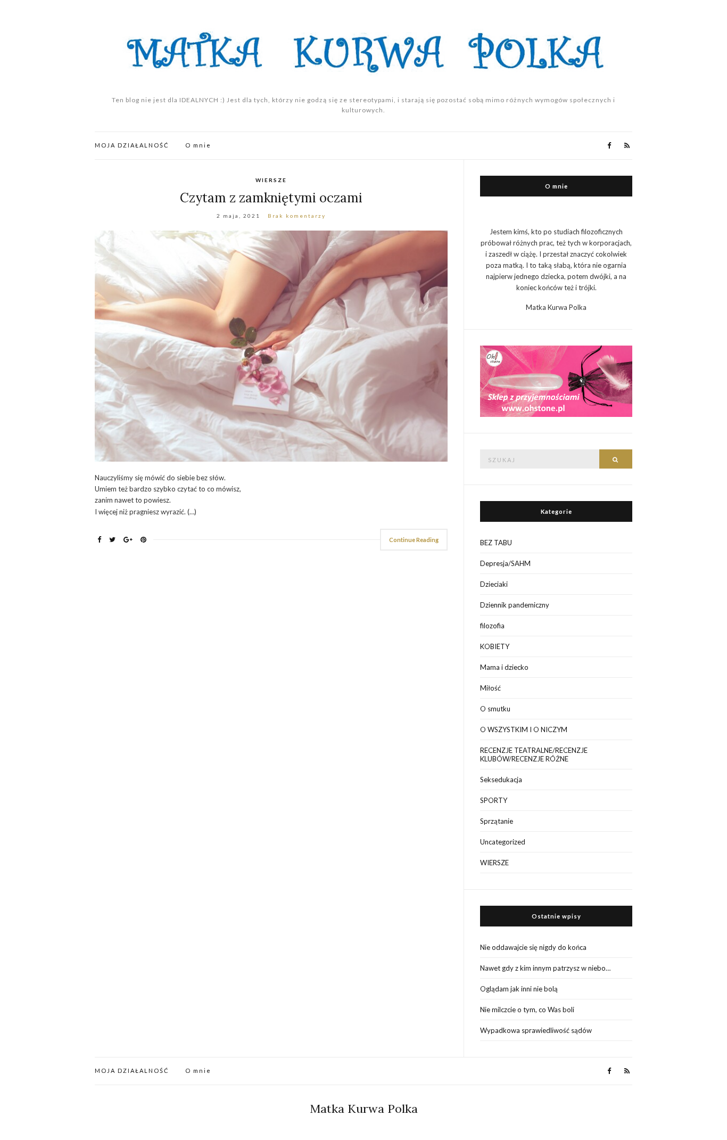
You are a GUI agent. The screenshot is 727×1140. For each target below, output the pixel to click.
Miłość (490, 688)
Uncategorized (502, 842)
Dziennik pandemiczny (514, 605)
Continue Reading (414, 539)
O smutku (495, 708)
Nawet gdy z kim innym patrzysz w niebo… (545, 968)
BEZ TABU (496, 542)
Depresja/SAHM (505, 563)
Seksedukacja (501, 779)
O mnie (198, 145)
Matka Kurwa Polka (364, 1108)
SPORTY (493, 800)
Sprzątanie (496, 821)
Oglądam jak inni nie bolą (519, 989)
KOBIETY (494, 646)
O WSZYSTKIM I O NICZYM (523, 729)
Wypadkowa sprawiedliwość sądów (536, 1030)
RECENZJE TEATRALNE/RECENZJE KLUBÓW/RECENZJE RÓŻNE (534, 754)
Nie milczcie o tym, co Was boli (527, 1009)
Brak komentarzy (297, 215)
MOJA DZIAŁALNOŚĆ (132, 145)
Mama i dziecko (504, 667)
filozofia (492, 625)
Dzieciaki (494, 584)
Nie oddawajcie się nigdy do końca (533, 947)
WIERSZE (271, 180)
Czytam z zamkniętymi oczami (271, 198)
